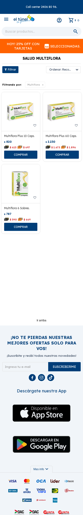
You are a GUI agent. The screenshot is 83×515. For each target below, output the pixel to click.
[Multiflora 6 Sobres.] (20, 183)
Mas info (41, 469)
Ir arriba (41, 320)
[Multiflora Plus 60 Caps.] (62, 111)
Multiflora (33, 84)
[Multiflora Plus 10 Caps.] (20, 111)
